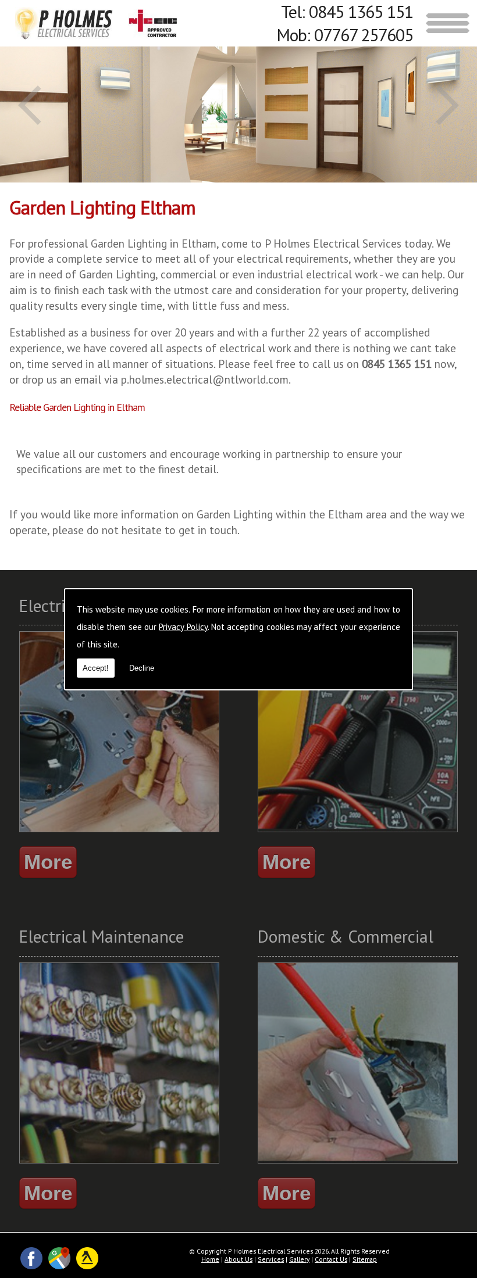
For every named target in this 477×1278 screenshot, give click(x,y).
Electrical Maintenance (101, 936)
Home (210, 1259)
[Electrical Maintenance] (119, 1165)
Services (271, 1259)
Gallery (299, 1259)
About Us (238, 1259)
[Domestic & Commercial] (358, 1165)
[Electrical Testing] (358, 833)
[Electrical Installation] (119, 833)
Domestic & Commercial (345, 936)
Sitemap (365, 1259)
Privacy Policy (183, 626)
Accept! (96, 668)
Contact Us (331, 1259)
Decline (141, 668)
